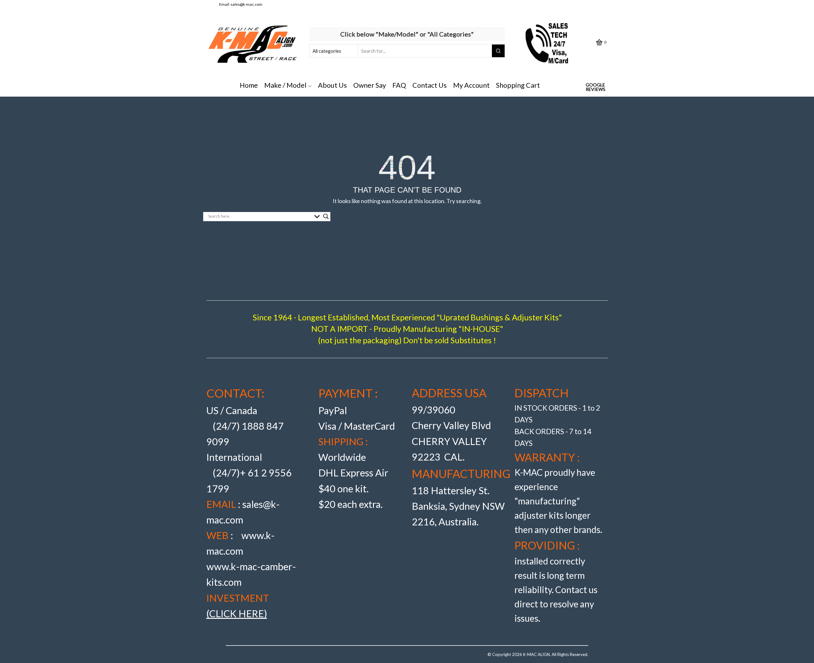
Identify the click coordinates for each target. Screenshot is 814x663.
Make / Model (285, 85)
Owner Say (369, 85)
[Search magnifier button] (325, 216)
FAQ (399, 85)
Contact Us (429, 85)
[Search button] (498, 50)
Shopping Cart (518, 85)
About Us (332, 85)
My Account (471, 85)
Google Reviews (595, 87)
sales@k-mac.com (246, 4)
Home (249, 85)
